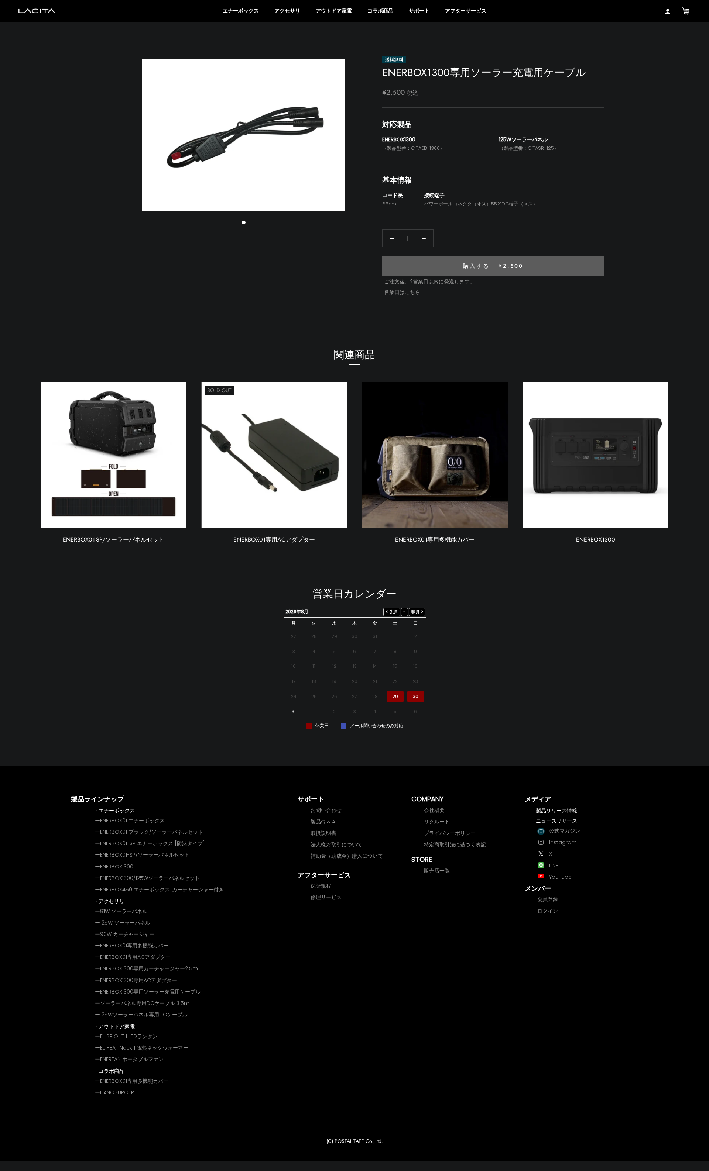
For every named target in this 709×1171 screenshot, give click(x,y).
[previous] (135, 130)
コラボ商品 (380, 10)
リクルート (437, 821)
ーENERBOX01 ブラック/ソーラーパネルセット (149, 832)
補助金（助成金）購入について (347, 856)
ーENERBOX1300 (114, 866)
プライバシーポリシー (450, 833)
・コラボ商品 (108, 1071)
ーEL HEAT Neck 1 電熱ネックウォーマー (141, 1047)
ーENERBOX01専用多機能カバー (131, 945)
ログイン (547, 911)
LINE (553, 865)
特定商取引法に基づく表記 (455, 844)
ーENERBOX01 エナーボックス (130, 820)
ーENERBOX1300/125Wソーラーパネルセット (147, 878)
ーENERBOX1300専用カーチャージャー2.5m (146, 968)
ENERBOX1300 (595, 539)
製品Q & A (323, 821)
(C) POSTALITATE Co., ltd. (354, 1141)
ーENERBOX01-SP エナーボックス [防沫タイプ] (150, 843)
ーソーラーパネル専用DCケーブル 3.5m (142, 1003)
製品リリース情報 (556, 810)
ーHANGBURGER (114, 1092)
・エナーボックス (114, 810)
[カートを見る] (686, 12)
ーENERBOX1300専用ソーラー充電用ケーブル (148, 991)
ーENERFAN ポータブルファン (129, 1059)
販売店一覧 (437, 870)
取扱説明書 (323, 833)
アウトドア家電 (334, 10)
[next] (351, 130)
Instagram (563, 842)
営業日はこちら (402, 292)
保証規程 (321, 886)
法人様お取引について (336, 844)
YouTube (560, 877)
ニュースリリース (556, 821)
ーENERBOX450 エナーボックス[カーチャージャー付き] (160, 889)
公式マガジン (564, 831)
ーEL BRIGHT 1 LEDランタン (126, 1036)
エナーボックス (241, 10)
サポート (419, 10)
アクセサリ (287, 10)
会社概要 (434, 810)
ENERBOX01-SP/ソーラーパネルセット (113, 539)
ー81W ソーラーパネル (121, 911)
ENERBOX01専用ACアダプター (274, 539)
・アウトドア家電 (114, 1026)
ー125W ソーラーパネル (122, 922)
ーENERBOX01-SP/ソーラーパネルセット (142, 855)
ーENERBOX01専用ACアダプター (133, 957)
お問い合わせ (326, 810)
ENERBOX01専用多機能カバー (435, 539)
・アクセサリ (108, 901)
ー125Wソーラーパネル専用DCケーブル (141, 1014)
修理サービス (326, 897)
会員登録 (547, 899)
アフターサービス (465, 10)
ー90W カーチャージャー (124, 934)
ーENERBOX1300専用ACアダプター (136, 980)
